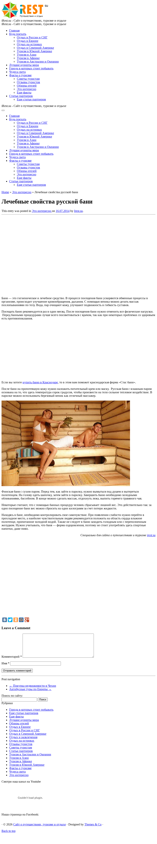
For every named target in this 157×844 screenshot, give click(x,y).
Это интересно (26, 89)
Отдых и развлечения (23, 737)
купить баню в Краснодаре (40, 382)
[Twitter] (10, 620)
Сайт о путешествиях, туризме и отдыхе (39, 824)
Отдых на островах (29, 44)
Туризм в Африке (28, 58)
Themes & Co (92, 824)
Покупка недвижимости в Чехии (32, 685)
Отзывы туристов (28, 82)
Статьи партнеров (21, 96)
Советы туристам (28, 78)
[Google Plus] (27, 620)
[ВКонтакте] (4, 620)
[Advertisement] (57, 254)
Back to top (9, 831)
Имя (5, 663)
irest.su (151, 535)
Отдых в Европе (27, 40)
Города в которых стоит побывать (31, 68)
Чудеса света (17, 71)
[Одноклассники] (15, 620)
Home (5, 192)
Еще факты (24, 92)
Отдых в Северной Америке (35, 47)
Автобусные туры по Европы (30, 689)
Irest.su (78, 211)
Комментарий (12, 656)
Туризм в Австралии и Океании (38, 61)
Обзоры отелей (27, 85)
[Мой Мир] (21, 620)
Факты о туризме (20, 75)
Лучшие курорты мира (24, 65)
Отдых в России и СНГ (32, 37)
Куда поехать (17, 34)
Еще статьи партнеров (31, 99)
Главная (14, 30)
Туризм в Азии (26, 54)
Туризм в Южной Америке (34, 51)
